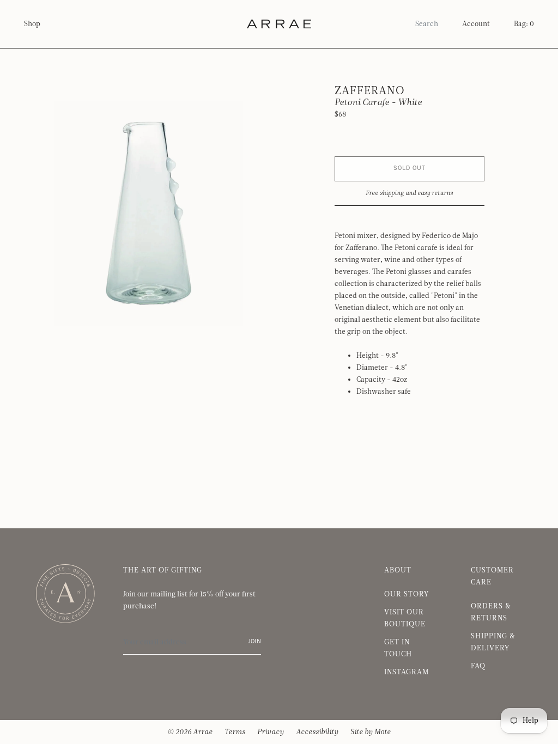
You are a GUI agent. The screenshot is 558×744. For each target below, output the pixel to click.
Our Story (406, 594)
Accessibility (317, 732)
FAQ (478, 666)
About (397, 570)
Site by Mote (370, 732)
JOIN (254, 642)
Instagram (406, 672)
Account (476, 24)
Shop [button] (32, 24)
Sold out (409, 169)
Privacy (270, 732)
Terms (235, 732)
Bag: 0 (524, 24)
